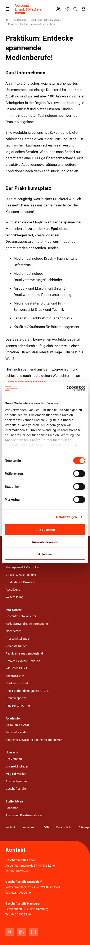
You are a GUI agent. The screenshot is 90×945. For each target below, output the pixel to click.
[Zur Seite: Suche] (76, 9)
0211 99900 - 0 (21, 892)
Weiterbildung (14, 597)
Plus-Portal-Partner (18, 706)
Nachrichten (14, 631)
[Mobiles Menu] (7, 9)
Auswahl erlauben (45, 542)
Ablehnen (45, 554)
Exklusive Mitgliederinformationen (27, 624)
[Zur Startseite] (28, 9)
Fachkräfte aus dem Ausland (24, 653)
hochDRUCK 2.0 (16, 676)
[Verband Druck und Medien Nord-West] (6, 20)
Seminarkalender (16, 732)
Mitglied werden (16, 774)
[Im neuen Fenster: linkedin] (21, 932)
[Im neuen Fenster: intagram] (33, 932)
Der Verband (14, 759)
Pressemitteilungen (18, 638)
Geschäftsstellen (16, 789)
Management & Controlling (23, 567)
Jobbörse (12, 808)
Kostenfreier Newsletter (21, 616)
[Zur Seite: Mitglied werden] (59, 9)
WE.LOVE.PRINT (16, 668)
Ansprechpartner (17, 781)
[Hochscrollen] (81, 936)
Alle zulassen (45, 529)
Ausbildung (13, 589)
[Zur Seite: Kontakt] (84, 9)
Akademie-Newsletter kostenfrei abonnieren (34, 740)
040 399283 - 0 (21, 914)
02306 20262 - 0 (21, 871)
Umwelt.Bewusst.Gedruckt (23, 661)
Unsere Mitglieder (17, 766)
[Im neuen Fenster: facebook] (9, 932)
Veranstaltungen (16, 646)
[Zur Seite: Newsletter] (67, 9)
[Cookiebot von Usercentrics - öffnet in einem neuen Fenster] (67, 388)
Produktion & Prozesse (20, 582)
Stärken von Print (17, 683)
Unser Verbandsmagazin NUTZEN (27, 691)
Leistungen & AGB (17, 725)
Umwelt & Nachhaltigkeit (21, 575)
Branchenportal (16, 698)
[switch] (79, 473)
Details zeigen (66, 517)
